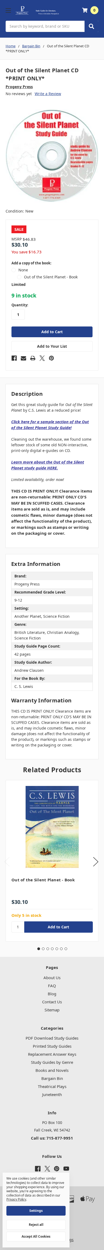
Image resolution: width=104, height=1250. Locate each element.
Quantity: (19, 305)
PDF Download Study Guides (52, 1038)
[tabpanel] (52, 860)
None (23, 269)
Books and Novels (52, 1070)
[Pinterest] (51, 358)
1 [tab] (38, 948)
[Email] (23, 358)
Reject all (36, 1224)
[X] (42, 358)
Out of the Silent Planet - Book (51, 276)
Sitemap (52, 1009)
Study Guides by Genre (52, 1062)
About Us (52, 977)
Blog (52, 993)
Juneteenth (52, 1094)
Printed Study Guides (52, 1046)
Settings (36, 1210)
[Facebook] (14, 358)
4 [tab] (52, 948)
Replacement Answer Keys (52, 1054)
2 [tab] (43, 948)
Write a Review (48, 93)
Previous (7, 862)
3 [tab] (47, 948)
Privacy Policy (16, 1199)
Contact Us (52, 1001)
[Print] (32, 358)
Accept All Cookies (36, 1236)
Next (95, 862)
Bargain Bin (52, 1078)
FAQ (52, 985)
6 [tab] (61, 948)
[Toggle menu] (8, 10)
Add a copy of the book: (31, 263)
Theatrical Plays (52, 1086)
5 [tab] (56, 948)
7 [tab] (66, 948)
